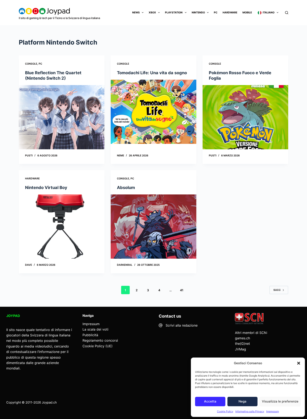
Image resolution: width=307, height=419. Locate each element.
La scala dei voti (95, 329)
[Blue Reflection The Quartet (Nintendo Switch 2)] (61, 117)
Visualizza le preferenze (280, 401)
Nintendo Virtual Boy (46, 187)
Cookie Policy (225, 411)
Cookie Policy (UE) (97, 346)
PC (215, 12)
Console (31, 63)
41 (181, 290)
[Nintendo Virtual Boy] (61, 226)
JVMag (240, 349)
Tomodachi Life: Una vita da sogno (152, 72)
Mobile (247, 12)
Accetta (210, 401)
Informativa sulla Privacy (249, 411)
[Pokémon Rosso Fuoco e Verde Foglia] (245, 117)
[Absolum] (153, 226)
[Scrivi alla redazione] (160, 325)
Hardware (230, 12)
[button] (299, 363)
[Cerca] (286, 12)
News (136, 12)
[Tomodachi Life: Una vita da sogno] (153, 112)
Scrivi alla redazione (182, 325)
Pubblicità (90, 335)
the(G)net (242, 343)
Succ (277, 289)
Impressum (272, 411)
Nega (242, 401)
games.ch (242, 338)
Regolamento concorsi (100, 340)
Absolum (126, 187)
